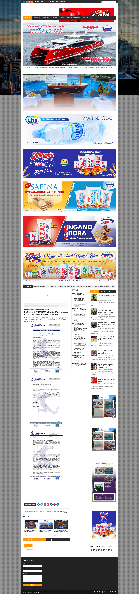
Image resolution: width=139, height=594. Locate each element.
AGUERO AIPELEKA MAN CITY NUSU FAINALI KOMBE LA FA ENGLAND (106, 324)
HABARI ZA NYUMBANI (37, 309)
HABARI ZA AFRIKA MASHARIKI (74, 18)
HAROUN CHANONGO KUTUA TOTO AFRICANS (106, 296)
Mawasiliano (51, 1)
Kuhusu (43, 1)
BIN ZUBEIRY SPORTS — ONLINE (38, 591)
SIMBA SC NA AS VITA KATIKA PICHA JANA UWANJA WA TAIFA (106, 338)
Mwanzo (37, 1)
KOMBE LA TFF (46, 18)
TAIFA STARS (55, 18)
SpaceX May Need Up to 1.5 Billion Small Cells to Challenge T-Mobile (80, 329)
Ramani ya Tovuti (60, 1)
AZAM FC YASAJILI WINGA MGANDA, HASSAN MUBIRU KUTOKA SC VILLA (106, 352)
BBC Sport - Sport (78, 308)
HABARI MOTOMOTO (28, 309)
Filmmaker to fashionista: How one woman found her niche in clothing (80, 351)
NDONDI (62, 18)
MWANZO (28, 18)
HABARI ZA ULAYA (87, 18)
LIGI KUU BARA (36, 18)
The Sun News (77, 336)
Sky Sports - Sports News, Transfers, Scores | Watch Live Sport (80, 364)
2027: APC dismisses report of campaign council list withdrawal (80, 338)
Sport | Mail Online (78, 293)
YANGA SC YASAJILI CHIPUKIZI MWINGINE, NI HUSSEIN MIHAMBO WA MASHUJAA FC (106, 310)
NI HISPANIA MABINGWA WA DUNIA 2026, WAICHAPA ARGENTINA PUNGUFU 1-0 (68, 286)
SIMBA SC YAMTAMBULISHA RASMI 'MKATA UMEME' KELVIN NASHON (106, 286)
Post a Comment (29, 549)
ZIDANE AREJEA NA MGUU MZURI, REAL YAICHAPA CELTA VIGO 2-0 (105, 365)
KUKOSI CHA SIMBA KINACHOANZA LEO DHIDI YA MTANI (106, 379)
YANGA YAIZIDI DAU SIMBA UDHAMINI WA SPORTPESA (79, 359)
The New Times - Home (79, 348)
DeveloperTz (36, 592)
